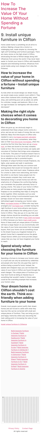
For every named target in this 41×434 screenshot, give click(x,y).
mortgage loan (17, 206)
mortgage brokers (12, 203)
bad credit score (30, 220)
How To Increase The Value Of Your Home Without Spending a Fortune (14, 15)
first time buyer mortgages (21, 142)
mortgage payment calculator (25, 137)
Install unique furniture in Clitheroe (14, 324)
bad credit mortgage (32, 218)
